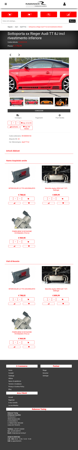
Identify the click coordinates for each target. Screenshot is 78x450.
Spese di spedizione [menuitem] (14, 381)
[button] (39, 77)
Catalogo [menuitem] (11, 376)
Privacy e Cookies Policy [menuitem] (16, 386)
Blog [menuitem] (9, 389)
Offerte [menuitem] (10, 378)
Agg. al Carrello (27, 123)
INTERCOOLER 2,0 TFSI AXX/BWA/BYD (22, 188)
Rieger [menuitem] (45, 370)
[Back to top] (74, 445)
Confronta (14, 127)
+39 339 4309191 (15, 431)
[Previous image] (13, 105)
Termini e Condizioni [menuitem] (14, 384)
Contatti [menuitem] (11, 373)
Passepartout (43, 448)
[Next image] (64, 105)
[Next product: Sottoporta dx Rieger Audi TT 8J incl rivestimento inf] (19, 55)
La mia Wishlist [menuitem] (13, 405)
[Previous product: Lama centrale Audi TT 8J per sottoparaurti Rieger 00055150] (10, 55)
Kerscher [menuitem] (45, 373)
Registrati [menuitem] (11, 400)
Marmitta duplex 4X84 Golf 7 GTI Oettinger (56, 189)
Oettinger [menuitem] (46, 376)
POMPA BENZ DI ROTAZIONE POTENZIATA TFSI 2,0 (22, 232)
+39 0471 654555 (19, 429)
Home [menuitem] (10, 370)
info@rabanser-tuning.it (19, 433)
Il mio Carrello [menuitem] (13, 403)
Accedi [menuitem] (10, 397)
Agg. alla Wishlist (27, 127)
